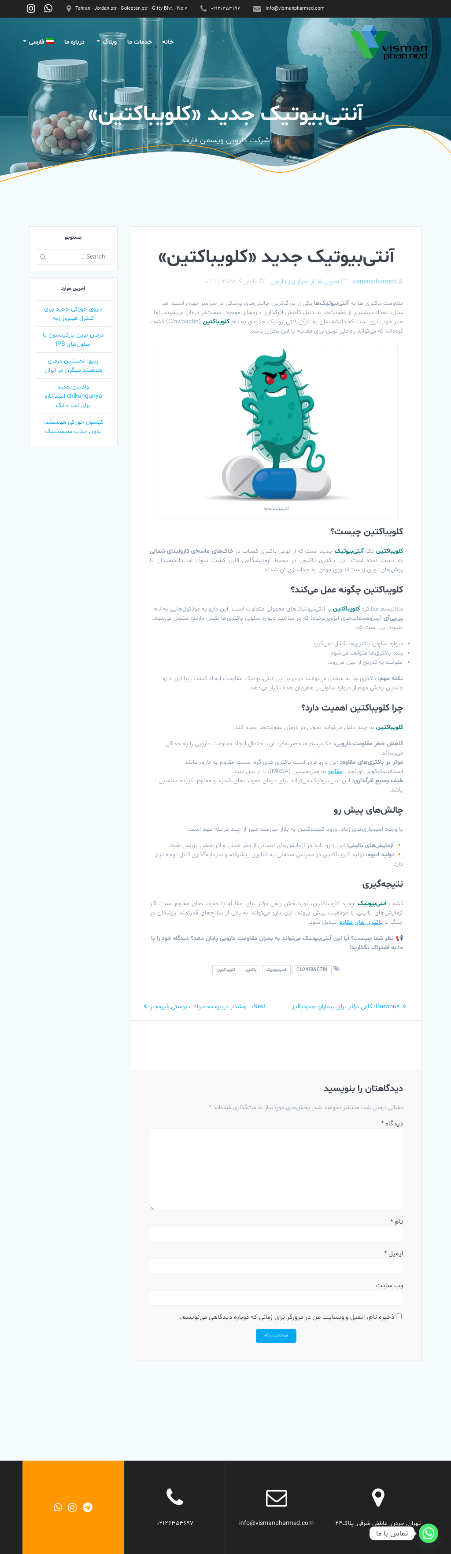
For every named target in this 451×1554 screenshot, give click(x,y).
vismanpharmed (374, 282)
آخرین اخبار (325, 282)
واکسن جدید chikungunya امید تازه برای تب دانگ (73, 396)
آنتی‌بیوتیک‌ (276, 970)
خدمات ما (139, 42)
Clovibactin (312, 970)
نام (396, 1222)
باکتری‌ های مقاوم (360, 922)
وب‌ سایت (389, 1285)
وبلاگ (110, 42)
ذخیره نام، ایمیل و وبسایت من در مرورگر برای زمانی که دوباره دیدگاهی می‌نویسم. (286, 1317)
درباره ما (74, 42)
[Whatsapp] (428, 1533)
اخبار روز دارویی (289, 282)
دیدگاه (392, 1123)
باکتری (250, 970)
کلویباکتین (226, 970)
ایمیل (393, 1253)
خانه (168, 42)
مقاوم (335, 771)
